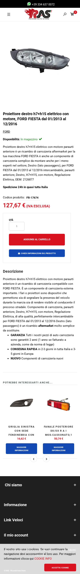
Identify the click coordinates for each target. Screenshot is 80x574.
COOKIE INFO (43, 558)
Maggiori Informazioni (21, 448)
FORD (6, 131)
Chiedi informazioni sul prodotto (38, 253)
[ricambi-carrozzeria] (34, 14)
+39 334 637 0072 (43, 4)
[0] (72, 14)
